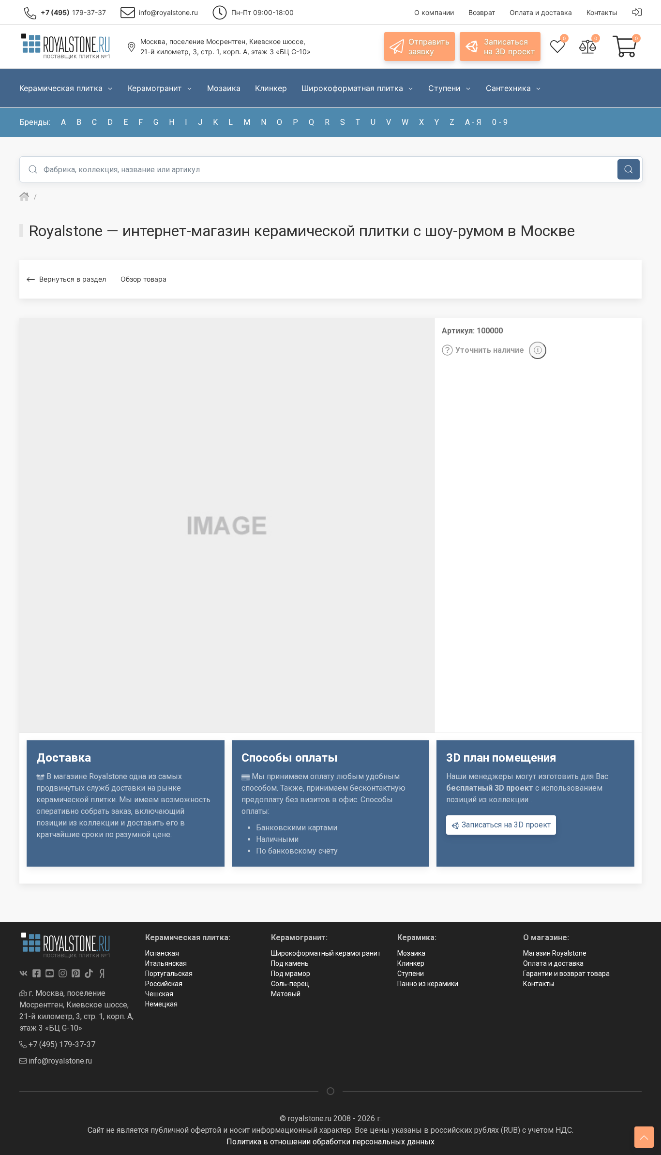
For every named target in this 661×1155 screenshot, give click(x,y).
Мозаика (411, 953)
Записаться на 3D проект (505, 824)
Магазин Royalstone (554, 953)
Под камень (290, 963)
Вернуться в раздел (72, 279)
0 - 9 (500, 122)
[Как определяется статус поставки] (537, 350)
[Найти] (628, 169)
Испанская (162, 953)
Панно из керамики (427, 984)
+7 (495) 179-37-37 (61, 1044)
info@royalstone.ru (59, 1060)
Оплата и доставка (553, 963)
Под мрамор (290, 973)
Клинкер (410, 963)
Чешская (159, 994)
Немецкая (161, 1004)
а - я (473, 122)
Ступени (410, 973)
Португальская (169, 973)
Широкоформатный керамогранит (326, 953)
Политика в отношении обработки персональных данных (330, 1141)
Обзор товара (143, 279)
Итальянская (166, 963)
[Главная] (24, 197)
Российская (163, 984)
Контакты (538, 984)
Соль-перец (290, 984)
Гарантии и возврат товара (566, 973)
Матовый (285, 994)
